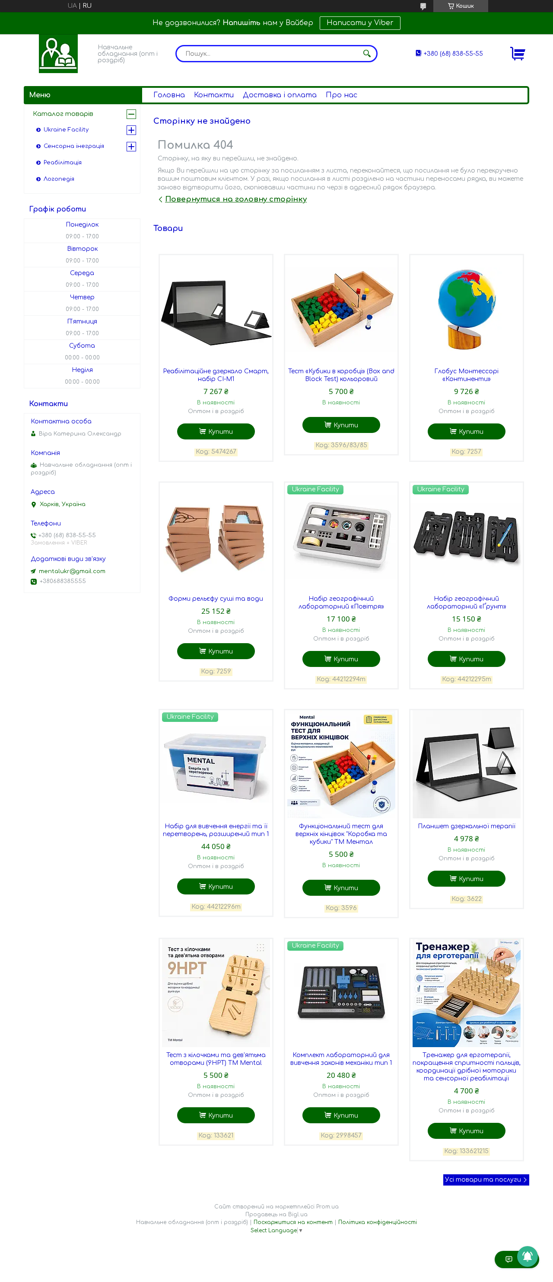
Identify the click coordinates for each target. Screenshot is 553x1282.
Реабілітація (63, 163)
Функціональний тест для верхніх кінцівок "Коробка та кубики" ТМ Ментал (341, 834)
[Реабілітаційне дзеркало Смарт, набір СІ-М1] (216, 309)
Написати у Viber (360, 23)
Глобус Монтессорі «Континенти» (466, 375)
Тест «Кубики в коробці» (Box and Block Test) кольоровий (341, 375)
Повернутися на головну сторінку (236, 199)
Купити (220, 432)
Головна (169, 95)
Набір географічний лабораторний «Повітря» (341, 603)
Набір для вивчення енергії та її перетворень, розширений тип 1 (216, 830)
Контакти (214, 95)
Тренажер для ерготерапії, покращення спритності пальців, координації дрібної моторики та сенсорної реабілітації (467, 1067)
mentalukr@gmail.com (72, 571)
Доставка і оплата (280, 95)
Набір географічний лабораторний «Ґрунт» (466, 603)
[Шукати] (366, 53)
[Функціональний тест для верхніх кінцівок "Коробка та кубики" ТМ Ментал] (341, 764)
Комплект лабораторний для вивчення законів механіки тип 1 (341, 1059)
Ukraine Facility (66, 130)
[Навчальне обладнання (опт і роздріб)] (58, 53)
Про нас (341, 95)
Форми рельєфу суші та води (215, 599)
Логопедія (59, 179)
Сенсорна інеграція (74, 146)
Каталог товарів (63, 114)
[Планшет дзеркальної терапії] (466, 764)
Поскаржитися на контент (293, 1222)
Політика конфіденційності (377, 1222)
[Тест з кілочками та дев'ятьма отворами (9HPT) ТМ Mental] (216, 993)
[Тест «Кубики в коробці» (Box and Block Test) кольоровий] (341, 309)
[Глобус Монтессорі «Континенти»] (466, 309)
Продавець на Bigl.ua (276, 1214)
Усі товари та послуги (483, 1179)
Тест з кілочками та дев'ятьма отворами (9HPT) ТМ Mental (216, 1059)
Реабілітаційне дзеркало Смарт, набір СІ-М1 (216, 375)
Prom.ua (327, 1207)
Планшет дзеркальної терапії (466, 826)
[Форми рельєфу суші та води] (216, 537)
